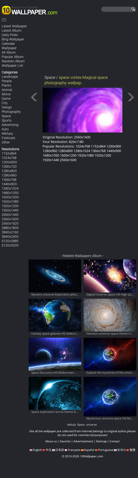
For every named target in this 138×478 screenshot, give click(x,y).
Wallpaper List (12, 65)
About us (51, 441)
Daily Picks (10, 34)
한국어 (121, 450)
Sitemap (101, 441)
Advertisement (83, 441)
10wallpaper (31, 9)
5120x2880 (10, 241)
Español (89, 450)
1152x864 (9, 153)
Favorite (65, 441)
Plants (6, 85)
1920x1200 (10, 206)
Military (7, 133)
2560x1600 (10, 219)
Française (74, 450)
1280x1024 (10, 188)
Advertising (10, 124)
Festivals (8, 138)
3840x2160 (10, 232)
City (5, 103)
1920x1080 (10, 201)
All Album (9, 52)
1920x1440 (10, 210)
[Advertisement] (82, 47)
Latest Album (12, 30)
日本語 (59, 450)
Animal (7, 89)
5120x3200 (10, 245)
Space (6, 116)
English (37, 450)
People (7, 81)
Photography (11, 111)
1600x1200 (10, 197)
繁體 (132, 450)
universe (91, 424)
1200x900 (9, 162)
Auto (5, 129)
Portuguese (105, 450)
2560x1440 (10, 214)
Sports (6, 120)
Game (6, 98)
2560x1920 (10, 223)
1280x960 (9, 175)
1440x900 (9, 184)
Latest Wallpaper (14, 26)
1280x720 (9, 166)
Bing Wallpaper (13, 39)
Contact (115, 441)
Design (7, 107)
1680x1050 (10, 192)
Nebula (71, 424)
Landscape (10, 76)
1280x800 (9, 171)
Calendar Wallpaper (9, 45)
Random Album (13, 61)
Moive (6, 94)
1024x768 (9, 157)
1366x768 (9, 179)
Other (6, 142)
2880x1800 (10, 227)
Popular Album (13, 56)
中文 (48, 450)
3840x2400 (10, 236)
